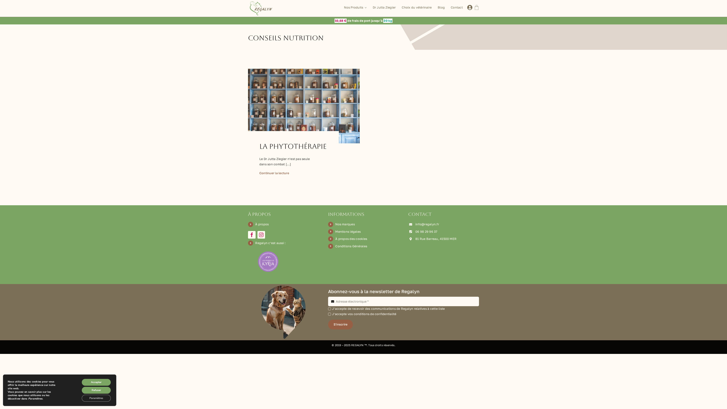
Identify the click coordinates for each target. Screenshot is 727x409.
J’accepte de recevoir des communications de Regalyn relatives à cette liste (388, 309)
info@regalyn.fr (427, 224)
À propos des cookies (351, 239)
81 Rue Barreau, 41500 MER (435, 239)
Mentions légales (348, 231)
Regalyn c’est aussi (269, 243)
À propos (262, 224)
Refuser (96, 390)
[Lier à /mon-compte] (469, 7)
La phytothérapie (293, 146)
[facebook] (252, 235)
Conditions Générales (351, 246)
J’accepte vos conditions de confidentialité (364, 314)
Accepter (96, 382)
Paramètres (96, 398)
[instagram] (261, 235)
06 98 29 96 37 (426, 231)
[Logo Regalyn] (262, 3)
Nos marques (345, 224)
